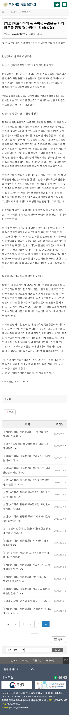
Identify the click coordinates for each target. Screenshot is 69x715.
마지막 (34, 630)
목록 (11, 412)
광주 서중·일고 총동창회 (23, 4)
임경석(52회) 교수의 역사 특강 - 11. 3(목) (28, 601)
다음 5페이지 (61, 624)
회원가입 (37, 660)
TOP (66, 660)
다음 (65, 677)
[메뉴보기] (64, 4)
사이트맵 (50, 660)
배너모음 (8, 677)
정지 (56, 677)
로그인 (25, 660)
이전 (60, 677)
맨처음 (8, 624)
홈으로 (14, 660)
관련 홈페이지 (11, 669)
